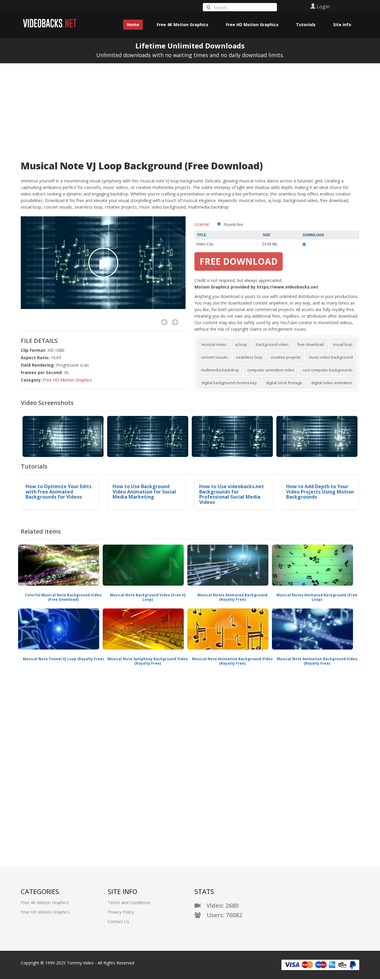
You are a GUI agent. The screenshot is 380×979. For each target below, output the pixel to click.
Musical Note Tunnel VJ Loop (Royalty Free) (63, 659)
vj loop (241, 344)
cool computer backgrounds (328, 370)
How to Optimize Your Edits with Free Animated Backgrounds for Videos (58, 491)
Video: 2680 (219, 905)
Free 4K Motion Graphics (45, 902)
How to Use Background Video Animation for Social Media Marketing (144, 491)
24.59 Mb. (270, 244)
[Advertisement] (190, 107)
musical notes (213, 344)
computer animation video (270, 370)
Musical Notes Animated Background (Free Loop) (316, 597)
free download (310, 344)
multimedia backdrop (220, 370)
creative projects (286, 357)
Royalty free (233, 225)
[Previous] (164, 322)
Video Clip (204, 244)
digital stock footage (284, 382)
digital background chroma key (229, 382)
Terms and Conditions (129, 902)
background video (272, 344)
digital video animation (331, 382)
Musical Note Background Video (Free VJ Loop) (148, 597)
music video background (331, 357)
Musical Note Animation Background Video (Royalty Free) (232, 661)
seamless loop (249, 357)
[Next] (175, 322)
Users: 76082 (221, 915)
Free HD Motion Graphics (67, 380)
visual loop (342, 344)
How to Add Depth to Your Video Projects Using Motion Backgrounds (320, 491)
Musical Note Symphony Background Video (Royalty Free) (147, 661)
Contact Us (118, 921)
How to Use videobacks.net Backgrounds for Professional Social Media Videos (231, 494)
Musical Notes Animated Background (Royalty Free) (232, 597)
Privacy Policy (121, 912)
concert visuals (214, 357)
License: (202, 224)
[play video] (103, 263)
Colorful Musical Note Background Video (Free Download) (63, 597)
